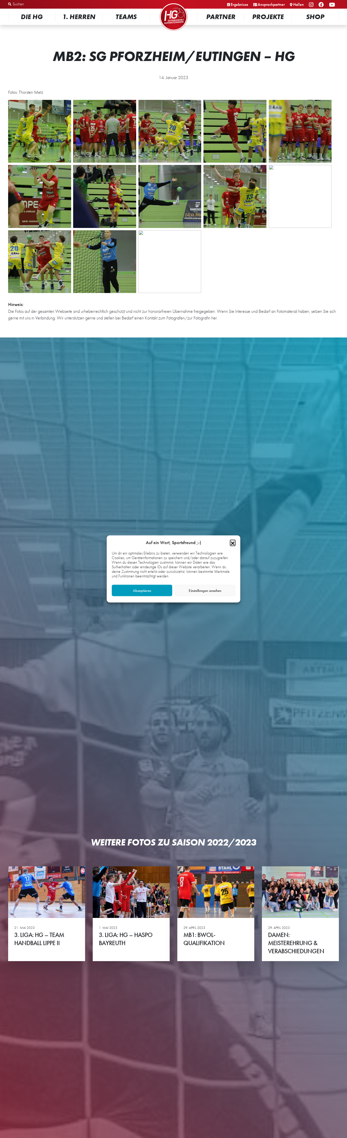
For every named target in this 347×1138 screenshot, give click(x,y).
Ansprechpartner (271, 4)
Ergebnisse (239, 4)
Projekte (268, 16)
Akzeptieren (142, 590)
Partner (220, 16)
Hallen (298, 4)
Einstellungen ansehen (205, 590)
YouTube (333, 5)
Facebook (322, 5)
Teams (126, 16)
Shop (315, 16)
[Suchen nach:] (35, 4)
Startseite (173, 4)
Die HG (32, 16)
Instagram (312, 5)
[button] (232, 542)
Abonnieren (296, 1114)
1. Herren (79, 16)
